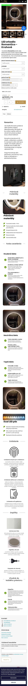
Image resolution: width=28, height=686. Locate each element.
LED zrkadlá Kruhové (18, 109)
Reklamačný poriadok (6, 634)
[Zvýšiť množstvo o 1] (13, 102)
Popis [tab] (4, 114)
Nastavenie (13, 678)
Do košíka (21, 102)
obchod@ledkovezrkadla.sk (10, 621)
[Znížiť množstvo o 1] (6, 102)
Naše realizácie (4, 637)
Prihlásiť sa (6, 660)
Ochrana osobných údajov (7, 636)
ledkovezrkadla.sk (7, 626)
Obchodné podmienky (6, 632)
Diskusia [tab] (9, 114)
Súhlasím (13, 682)
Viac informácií (11, 674)
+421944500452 (7, 622)
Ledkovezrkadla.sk (8, 624)
